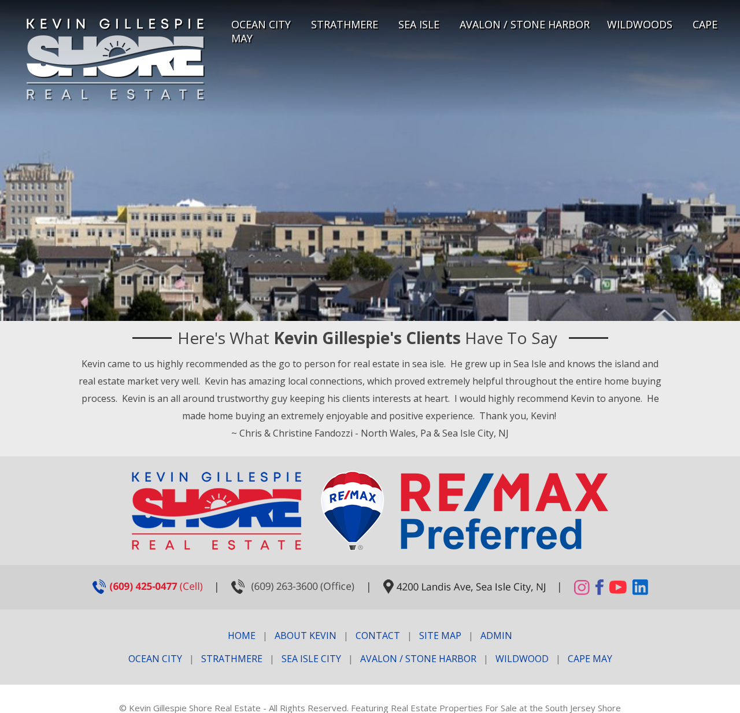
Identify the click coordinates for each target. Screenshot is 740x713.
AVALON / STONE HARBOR (525, 24)
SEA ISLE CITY (311, 658)
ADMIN (496, 635)
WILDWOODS (639, 24)
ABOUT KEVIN (305, 635)
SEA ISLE (418, 24)
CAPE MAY (590, 658)
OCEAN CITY (261, 24)
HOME (242, 635)
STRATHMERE (344, 24)
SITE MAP (440, 635)
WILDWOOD (522, 658)
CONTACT (378, 635)
